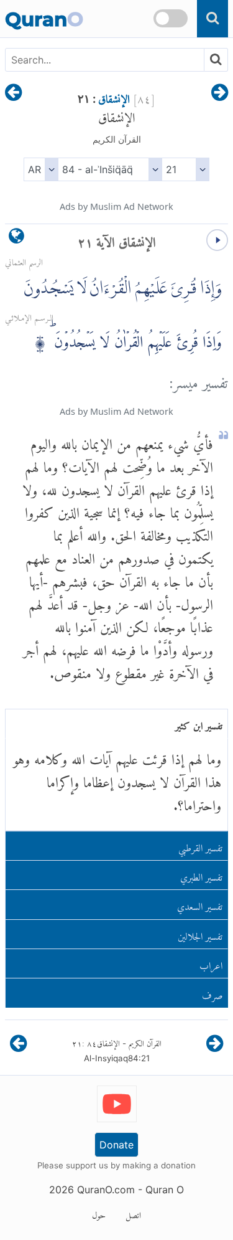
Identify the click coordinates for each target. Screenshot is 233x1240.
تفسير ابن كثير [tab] (198, 723)
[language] (16, 238)
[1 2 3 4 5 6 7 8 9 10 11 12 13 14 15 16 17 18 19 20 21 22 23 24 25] (185, 169)
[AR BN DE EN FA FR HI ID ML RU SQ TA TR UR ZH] (41, 169)
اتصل (133, 1213)
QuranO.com (106, 1189)
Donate (116, 1144)
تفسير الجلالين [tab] (200, 934)
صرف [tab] (212, 993)
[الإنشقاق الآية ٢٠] (219, 93)
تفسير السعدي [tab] (199, 904)
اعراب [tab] (210, 963)
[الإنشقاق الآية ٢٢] (13, 93)
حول (99, 1213)
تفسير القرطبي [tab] (200, 845)
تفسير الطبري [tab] (201, 875)
